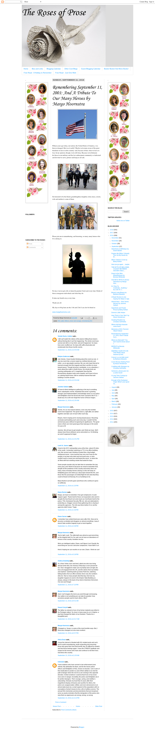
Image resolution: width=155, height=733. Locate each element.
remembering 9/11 (87, 321)
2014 (112, 413)
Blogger (81, 727)
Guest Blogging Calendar (90, 69)
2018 (112, 230)
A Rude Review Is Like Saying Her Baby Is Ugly (120, 298)
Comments (32, 247)
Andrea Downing (63, 561)
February (115, 404)
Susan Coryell (62, 607)
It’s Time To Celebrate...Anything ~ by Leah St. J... (119, 288)
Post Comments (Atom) (68, 710)
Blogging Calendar (54, 69)
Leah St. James (63, 445)
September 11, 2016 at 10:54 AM (68, 380)
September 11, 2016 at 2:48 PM (68, 526)
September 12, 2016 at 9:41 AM (68, 601)
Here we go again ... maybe (120, 264)
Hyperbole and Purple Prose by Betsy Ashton (119, 308)
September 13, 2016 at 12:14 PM (68, 698)
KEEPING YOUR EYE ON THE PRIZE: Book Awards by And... (119, 352)
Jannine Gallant (63, 387)
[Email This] (87, 318)
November (115, 241)
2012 (112, 419)
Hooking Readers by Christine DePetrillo (118, 320)
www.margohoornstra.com (61, 312)
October (114, 243)
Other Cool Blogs (71, 69)
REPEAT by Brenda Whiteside (117, 347)
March (114, 401)
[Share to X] (91, 318)
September (115, 246)
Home (26, 69)
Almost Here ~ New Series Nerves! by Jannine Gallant (120, 303)
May (113, 396)
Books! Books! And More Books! (116, 69)
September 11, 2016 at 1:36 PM (68, 510)
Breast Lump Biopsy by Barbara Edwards (119, 293)
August (114, 387)
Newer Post (57, 706)
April (113, 398)
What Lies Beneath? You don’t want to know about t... (120, 341)
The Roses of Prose (53, 13)
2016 (112, 235)
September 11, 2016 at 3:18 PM (68, 554)
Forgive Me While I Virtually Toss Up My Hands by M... (120, 255)
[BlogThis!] (89, 318)
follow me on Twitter (123, 221)
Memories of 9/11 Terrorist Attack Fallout (119, 330)
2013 (112, 416)
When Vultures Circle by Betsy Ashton (119, 260)
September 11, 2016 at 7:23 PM (68, 585)
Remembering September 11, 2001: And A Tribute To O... (119, 335)
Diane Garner (62, 516)
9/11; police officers (63, 321)
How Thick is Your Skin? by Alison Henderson (120, 316)
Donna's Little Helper (118, 312)
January (114, 407)
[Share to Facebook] (94, 318)
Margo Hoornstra (64, 407)
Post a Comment (60, 702)
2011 (112, 422)
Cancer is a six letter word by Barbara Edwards (119, 358)
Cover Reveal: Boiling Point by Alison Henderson (120, 362)
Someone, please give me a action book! (120, 372)
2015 (112, 410)
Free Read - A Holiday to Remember (38, 73)
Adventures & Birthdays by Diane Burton (120, 249)
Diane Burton (62, 492)
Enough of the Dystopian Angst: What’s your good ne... (120, 382)
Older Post (98, 706)
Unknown (61, 662)
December (115, 238)
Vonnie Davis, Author (65, 336)
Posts (30, 244)
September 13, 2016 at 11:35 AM (68, 655)
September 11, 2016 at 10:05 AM (68, 350)
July (113, 390)
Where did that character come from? (119, 325)
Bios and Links (37, 69)
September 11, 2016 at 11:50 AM (68, 400)
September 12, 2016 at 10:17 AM (68, 619)
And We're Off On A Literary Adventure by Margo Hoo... (120, 281)
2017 (112, 233)
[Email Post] (81, 318)
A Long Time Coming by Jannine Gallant (119, 376)
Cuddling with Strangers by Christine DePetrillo (120, 367)
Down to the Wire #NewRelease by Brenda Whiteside (118, 275)
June (113, 393)
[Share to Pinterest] (96, 318)
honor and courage (75, 321)
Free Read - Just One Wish (65, 73)
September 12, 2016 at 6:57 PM (68, 633)
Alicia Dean (62, 639)
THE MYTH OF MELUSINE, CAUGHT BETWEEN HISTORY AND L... (120, 269)
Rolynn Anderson (64, 356)
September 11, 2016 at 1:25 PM (68, 486)
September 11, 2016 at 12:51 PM (68, 439)
